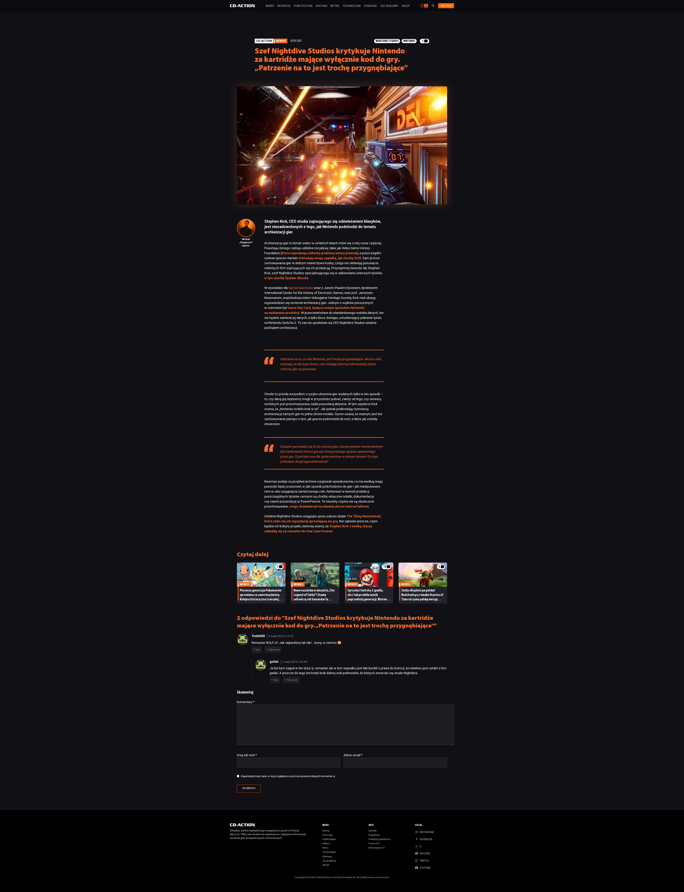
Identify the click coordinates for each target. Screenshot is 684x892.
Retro (334, 6)
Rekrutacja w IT (377, 847)
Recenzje (284, 6)
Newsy (270, 6)
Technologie (352, 6)
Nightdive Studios (387, 41)
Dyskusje (370, 6)
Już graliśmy (389, 6)
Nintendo (409, 41)
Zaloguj (446, 5)
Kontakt (373, 830)
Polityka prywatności (379, 839)
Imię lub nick (247, 755)
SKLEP (406, 6)
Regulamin (374, 835)
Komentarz (246, 702)
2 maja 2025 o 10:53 (281, 636)
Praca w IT (374, 843)
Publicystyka (303, 6)
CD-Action (264, 41)
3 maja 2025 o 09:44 (294, 661)
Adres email (353, 755)
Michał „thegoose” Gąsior (246, 242)
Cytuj (257, 649)
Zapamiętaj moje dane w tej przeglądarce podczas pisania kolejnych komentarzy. (288, 776)
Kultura (321, 6)
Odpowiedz (274, 649)
